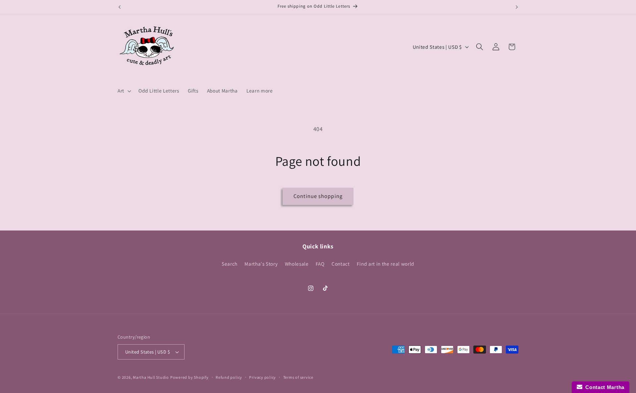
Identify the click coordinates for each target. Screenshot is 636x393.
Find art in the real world (385, 263)
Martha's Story (261, 263)
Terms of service (298, 377)
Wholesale (297, 263)
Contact (341, 263)
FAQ (320, 263)
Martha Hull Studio (151, 377)
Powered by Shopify (189, 377)
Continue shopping (318, 196)
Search (230, 263)
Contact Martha (603, 387)
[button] (123, 90)
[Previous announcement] (119, 7)
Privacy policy (262, 377)
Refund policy (229, 377)
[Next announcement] (516, 7)
